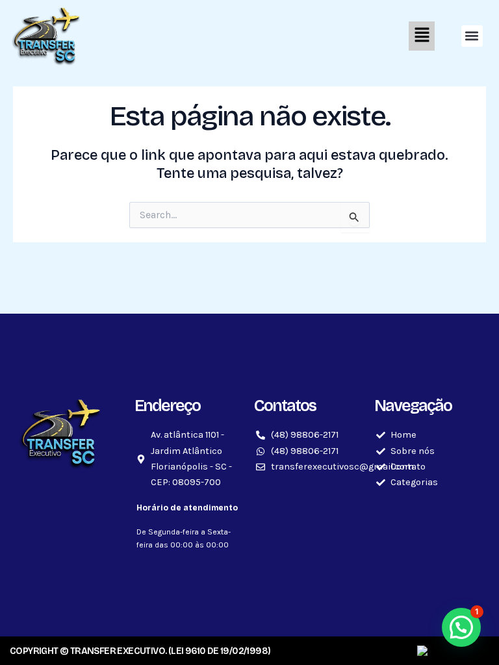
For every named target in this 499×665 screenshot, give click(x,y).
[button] (261, 35)
